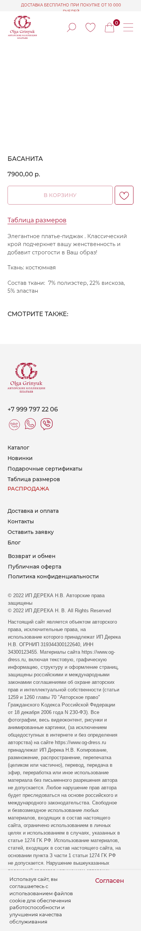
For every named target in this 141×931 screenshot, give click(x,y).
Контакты (21, 521)
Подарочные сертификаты (45, 468)
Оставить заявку (31, 532)
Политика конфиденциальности (53, 576)
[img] (90, 27)
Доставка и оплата (33, 511)
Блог (14, 542)
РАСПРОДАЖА (28, 488)
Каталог (18, 447)
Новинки (20, 458)
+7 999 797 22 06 (33, 409)
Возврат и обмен (32, 556)
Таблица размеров (37, 220)
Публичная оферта (34, 566)
